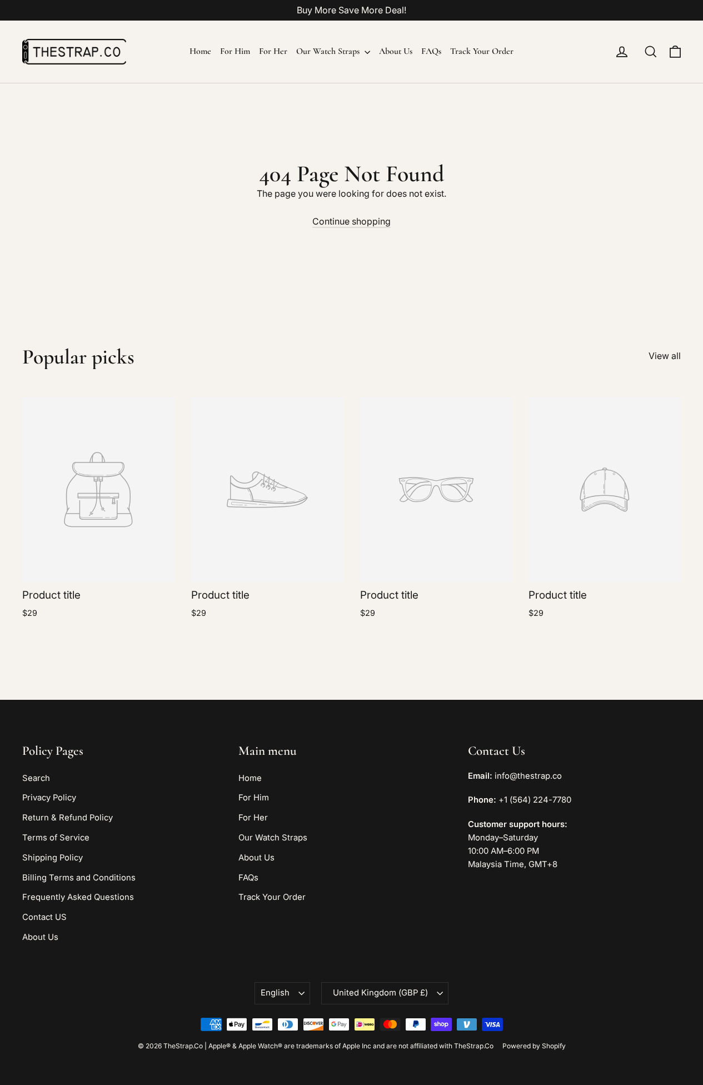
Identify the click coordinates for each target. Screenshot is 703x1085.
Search (36, 778)
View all (665, 355)
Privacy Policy (49, 798)
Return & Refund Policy (67, 818)
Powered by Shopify (534, 1046)
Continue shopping (351, 221)
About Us (395, 51)
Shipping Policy (52, 858)
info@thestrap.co (528, 776)
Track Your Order (481, 51)
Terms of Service (55, 838)
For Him (235, 51)
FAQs (431, 51)
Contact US (44, 917)
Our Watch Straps (329, 51)
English (275, 993)
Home (200, 51)
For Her (273, 51)
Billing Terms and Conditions (79, 878)
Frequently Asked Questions (78, 897)
